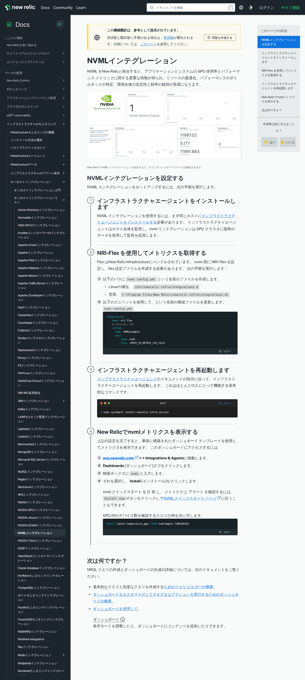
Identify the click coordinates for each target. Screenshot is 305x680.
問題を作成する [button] (222, 37)
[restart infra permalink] (233, 370)
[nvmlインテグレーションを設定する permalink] (186, 178)
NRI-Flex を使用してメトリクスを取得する (279, 72)
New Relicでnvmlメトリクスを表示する (278, 99)
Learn (81, 7)
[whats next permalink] (130, 560)
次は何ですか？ (272, 110)
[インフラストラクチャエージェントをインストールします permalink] (111, 206)
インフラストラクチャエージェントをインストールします (279, 57)
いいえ (288, 142)
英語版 (168, 37)
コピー (227, 351)
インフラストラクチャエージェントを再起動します (279, 86)
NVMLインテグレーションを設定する (279, 42)
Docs (45, 7)
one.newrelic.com (118, 457)
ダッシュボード (106, 619)
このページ (148, 44)
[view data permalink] (201, 431)
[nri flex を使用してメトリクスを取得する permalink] (208, 252)
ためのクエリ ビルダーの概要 (188, 586)
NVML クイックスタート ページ (189, 498)
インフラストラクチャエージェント (127, 378)
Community (63, 7)
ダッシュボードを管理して (115, 608)
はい (269, 142)
